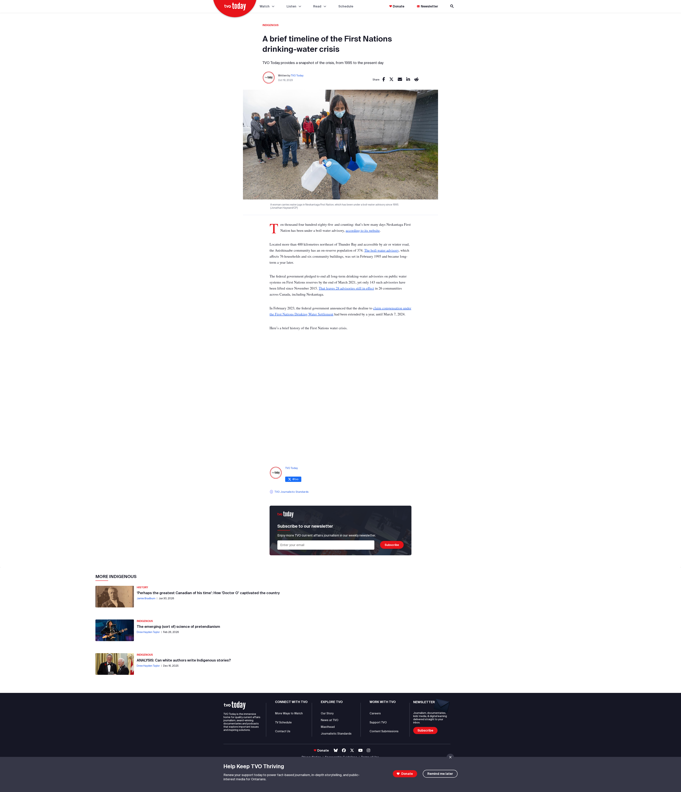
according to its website (363, 230)
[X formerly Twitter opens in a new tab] (352, 750)
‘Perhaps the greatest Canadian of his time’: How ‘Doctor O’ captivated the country (208, 593)
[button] (234, 705)
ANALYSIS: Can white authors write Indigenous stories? (184, 660)
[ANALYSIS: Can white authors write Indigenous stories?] (114, 664)
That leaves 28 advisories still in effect (346, 288)
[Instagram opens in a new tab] (368, 750)
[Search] (452, 6)
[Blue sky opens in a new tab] (336, 750)
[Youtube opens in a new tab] (360, 750)
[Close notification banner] (450, 757)
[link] (383, 79)
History (142, 587)
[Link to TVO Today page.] (268, 77)
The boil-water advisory (381, 250)
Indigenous (270, 25)
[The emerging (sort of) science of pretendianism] (114, 630)
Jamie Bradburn (146, 598)
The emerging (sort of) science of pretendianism (178, 626)
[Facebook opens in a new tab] (344, 750)
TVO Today (297, 75)
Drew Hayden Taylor (148, 632)
